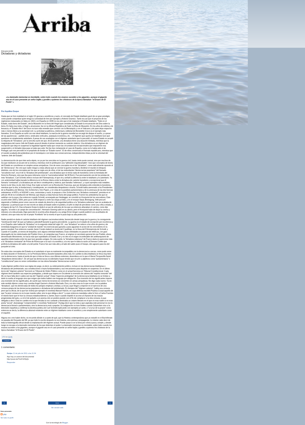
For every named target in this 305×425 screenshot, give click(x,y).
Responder (11, 362)
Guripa (9, 353)
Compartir (6, 340)
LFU (4, 414)
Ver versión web (57, 408)
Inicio (57, 403)
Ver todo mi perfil (7, 418)
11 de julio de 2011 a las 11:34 (24, 353)
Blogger (65, 423)
